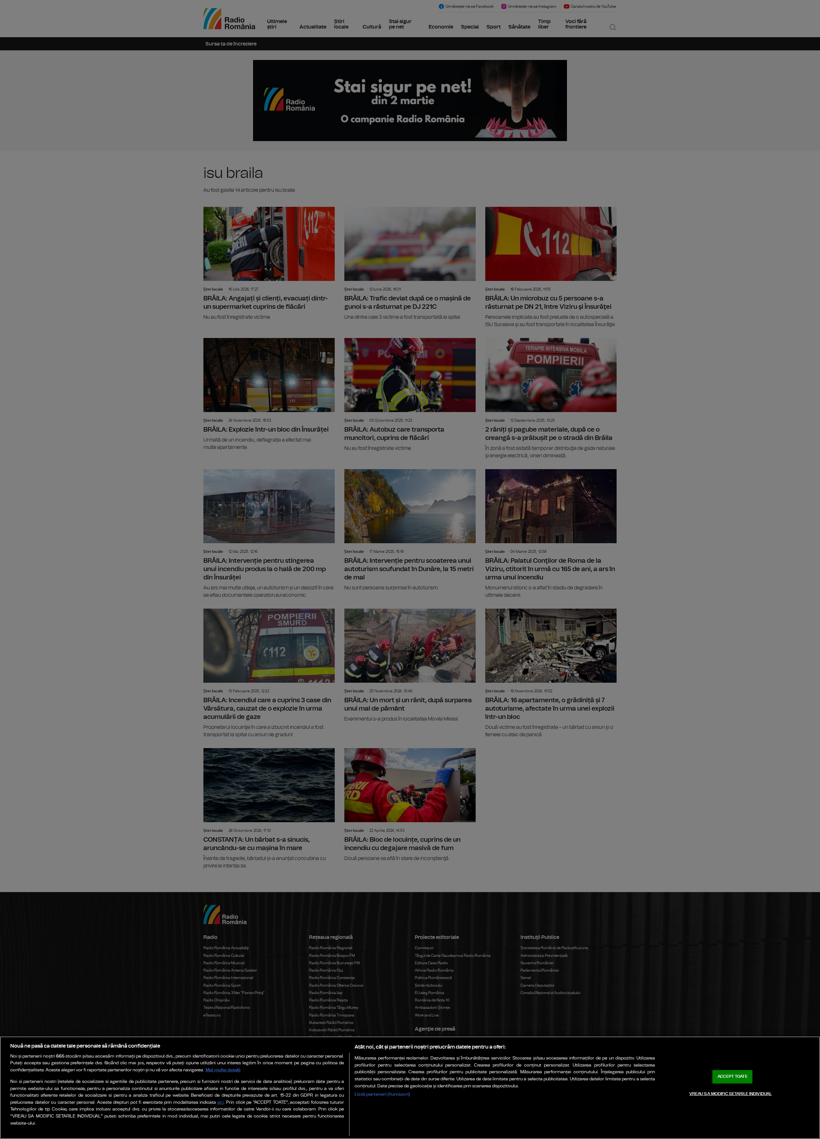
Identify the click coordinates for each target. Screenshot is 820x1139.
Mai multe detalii (223, 1069)
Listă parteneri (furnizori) (382, 1094)
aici (220, 1103)
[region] (410, 1087)
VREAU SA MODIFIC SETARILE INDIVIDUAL (730, 1094)
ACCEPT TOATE (733, 1077)
